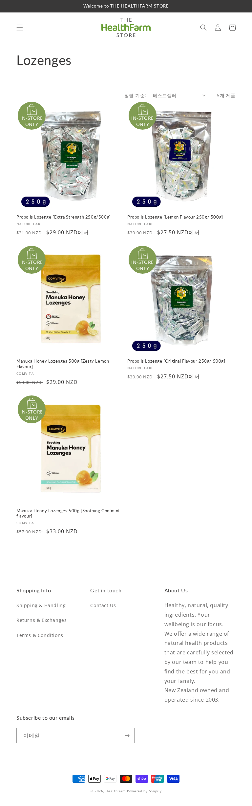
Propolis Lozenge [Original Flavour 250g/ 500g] (176, 361)
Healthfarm (116, 791)
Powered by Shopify (144, 791)
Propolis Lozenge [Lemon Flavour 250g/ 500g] (175, 217)
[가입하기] (127, 735)
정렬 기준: (135, 95)
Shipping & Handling (41, 605)
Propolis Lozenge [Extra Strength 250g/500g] (63, 217)
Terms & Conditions (39, 635)
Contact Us (103, 605)
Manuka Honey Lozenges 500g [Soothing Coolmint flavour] (68, 513)
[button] (19, 27)
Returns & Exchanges (41, 620)
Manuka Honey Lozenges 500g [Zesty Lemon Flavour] (62, 363)
